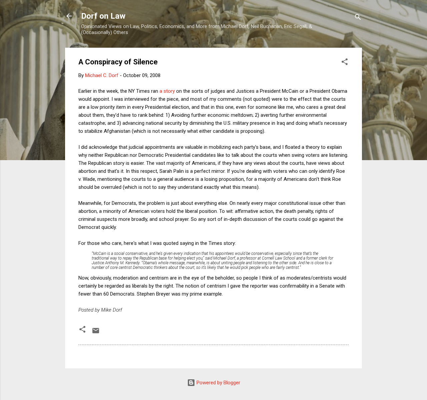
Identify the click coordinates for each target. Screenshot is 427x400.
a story (166, 91)
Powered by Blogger (217, 383)
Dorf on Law (103, 16)
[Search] (358, 18)
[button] (345, 63)
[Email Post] (96, 333)
